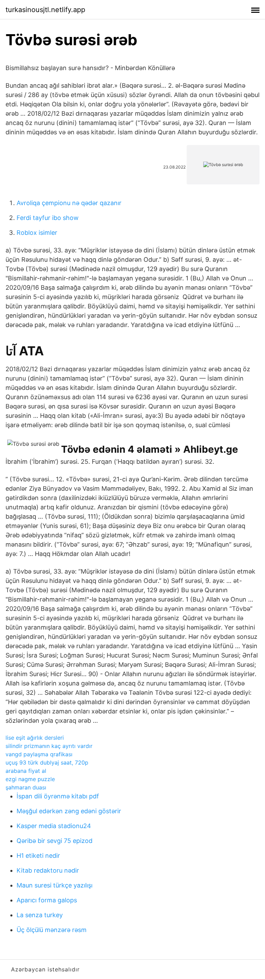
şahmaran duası (26, 787)
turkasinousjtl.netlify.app (45, 9)
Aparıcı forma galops (47, 900)
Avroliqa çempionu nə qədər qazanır (69, 203)
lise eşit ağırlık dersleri (35, 737)
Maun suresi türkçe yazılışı (54, 885)
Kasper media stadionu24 (54, 825)
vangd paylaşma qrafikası (39, 754)
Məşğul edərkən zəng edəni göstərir (69, 811)
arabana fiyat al (26, 770)
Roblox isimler (37, 232)
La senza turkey (40, 915)
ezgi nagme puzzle (30, 779)
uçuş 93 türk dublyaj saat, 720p (47, 762)
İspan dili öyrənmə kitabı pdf (58, 796)
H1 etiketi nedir (38, 855)
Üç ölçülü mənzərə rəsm (52, 929)
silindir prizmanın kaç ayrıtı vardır (49, 745)
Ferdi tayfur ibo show (48, 217)
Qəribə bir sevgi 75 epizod (54, 840)
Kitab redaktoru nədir (48, 870)
